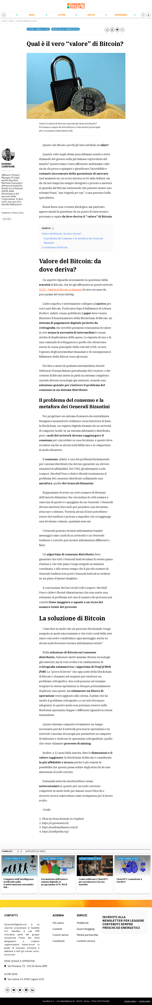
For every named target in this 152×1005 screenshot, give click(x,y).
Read (32, 15)
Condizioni (59, 941)
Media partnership (87, 935)
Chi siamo (58, 922)
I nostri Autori (61, 935)
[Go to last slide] (18, 851)
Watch (91, 15)
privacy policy (130, 1001)
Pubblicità (82, 922)
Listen (61, 15)
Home (4, 21)
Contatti (57, 929)
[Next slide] (21, 851)
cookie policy (145, 1001)
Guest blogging (85, 929)
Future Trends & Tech (26, 21)
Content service (86, 941)
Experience (121, 15)
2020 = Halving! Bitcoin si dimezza (60, 289)
